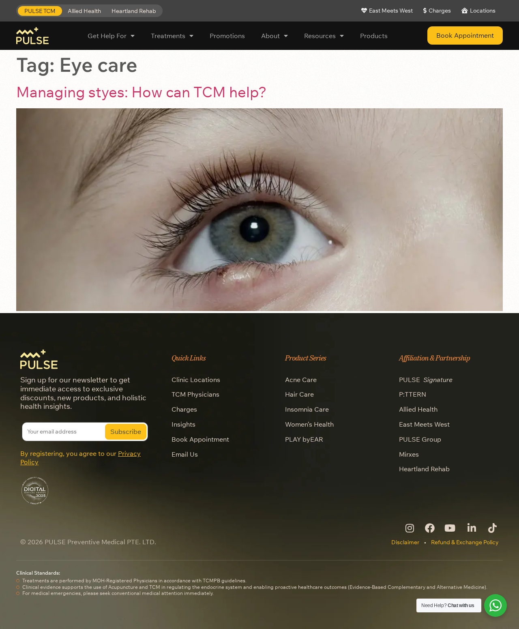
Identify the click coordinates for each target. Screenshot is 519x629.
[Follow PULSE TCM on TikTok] (492, 528)
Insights (183, 424)
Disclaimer (405, 542)
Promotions (227, 36)
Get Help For (107, 36)
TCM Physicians (195, 394)
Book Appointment (200, 439)
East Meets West (424, 424)
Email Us (185, 454)
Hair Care (299, 394)
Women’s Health (309, 424)
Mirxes (409, 454)
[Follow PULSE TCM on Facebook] (429, 528)
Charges (184, 409)
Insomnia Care (307, 409)
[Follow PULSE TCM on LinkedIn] (471, 528)
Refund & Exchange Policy (465, 542)
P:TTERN (412, 394)
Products (374, 36)
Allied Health (418, 409)
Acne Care (301, 380)
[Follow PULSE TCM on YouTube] (450, 528)
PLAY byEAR (304, 439)
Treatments (168, 36)
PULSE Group (420, 439)
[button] (40, 11)
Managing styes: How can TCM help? (141, 92)
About (270, 36)
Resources (320, 36)
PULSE (426, 380)
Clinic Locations (196, 380)
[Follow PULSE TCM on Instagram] (409, 528)
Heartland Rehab (424, 469)
